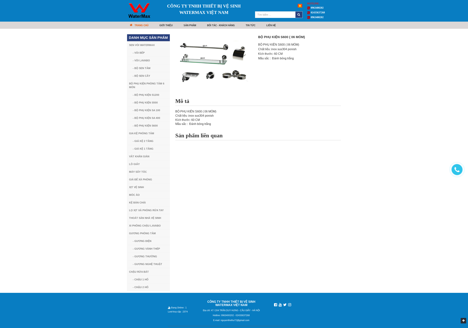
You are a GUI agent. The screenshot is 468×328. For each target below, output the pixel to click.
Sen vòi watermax (142, 45)
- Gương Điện (142, 241)
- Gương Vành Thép (146, 248)
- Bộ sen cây (141, 75)
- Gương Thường (145, 256)
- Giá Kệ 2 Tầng (143, 141)
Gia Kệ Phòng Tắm (141, 133)
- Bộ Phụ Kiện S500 (145, 102)
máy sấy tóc (138, 171)
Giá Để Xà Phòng (140, 179)
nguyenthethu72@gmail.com (235, 320)
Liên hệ (271, 25)
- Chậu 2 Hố (140, 287)
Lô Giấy (134, 164)
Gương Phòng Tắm (142, 233)
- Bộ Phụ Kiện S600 (145, 125)
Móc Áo (134, 194)
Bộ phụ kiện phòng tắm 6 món (146, 85)
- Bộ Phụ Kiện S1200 (146, 94)
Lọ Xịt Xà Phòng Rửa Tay (146, 210)
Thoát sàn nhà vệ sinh (145, 217)
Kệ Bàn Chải (137, 202)
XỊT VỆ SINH (136, 187)
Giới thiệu (166, 25)
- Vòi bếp (139, 52)
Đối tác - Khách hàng (221, 25)
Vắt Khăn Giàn (139, 156)
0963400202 (317, 7)
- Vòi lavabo (141, 60)
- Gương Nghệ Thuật (147, 264)
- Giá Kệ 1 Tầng (143, 148)
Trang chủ (141, 25)
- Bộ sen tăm (141, 68)
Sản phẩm (190, 25)
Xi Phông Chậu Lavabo (145, 225)
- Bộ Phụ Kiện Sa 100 (146, 110)
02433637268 (317, 12)
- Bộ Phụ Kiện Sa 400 (146, 117)
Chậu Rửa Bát (139, 271)
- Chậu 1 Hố (140, 279)
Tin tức (250, 25)
